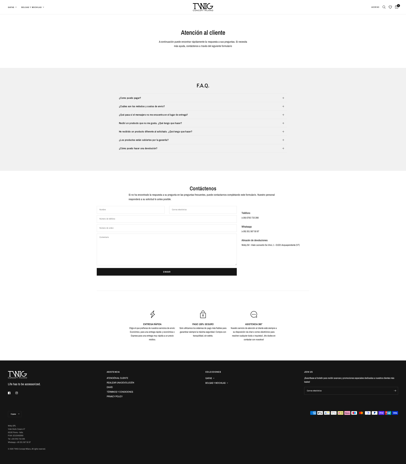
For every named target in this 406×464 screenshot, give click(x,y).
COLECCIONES (213, 372)
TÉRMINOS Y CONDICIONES (120, 391)
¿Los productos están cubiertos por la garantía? (144, 140)
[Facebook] (11, 392)
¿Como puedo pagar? (130, 98)
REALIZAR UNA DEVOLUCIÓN (120, 382)
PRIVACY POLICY (115, 396)
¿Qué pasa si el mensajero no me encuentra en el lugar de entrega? (153, 114)
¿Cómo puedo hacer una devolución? (138, 148)
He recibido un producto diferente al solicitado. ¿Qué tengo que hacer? (155, 131)
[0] (395, 7)
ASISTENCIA (113, 372)
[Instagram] (18, 392)
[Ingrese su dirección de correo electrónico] (395, 391)
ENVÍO (110, 387)
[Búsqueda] (384, 7)
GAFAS (208, 378)
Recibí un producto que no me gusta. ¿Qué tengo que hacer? (150, 123)
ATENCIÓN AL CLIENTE (117, 378)
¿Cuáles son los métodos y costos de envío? (142, 106)
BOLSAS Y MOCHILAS (215, 383)
